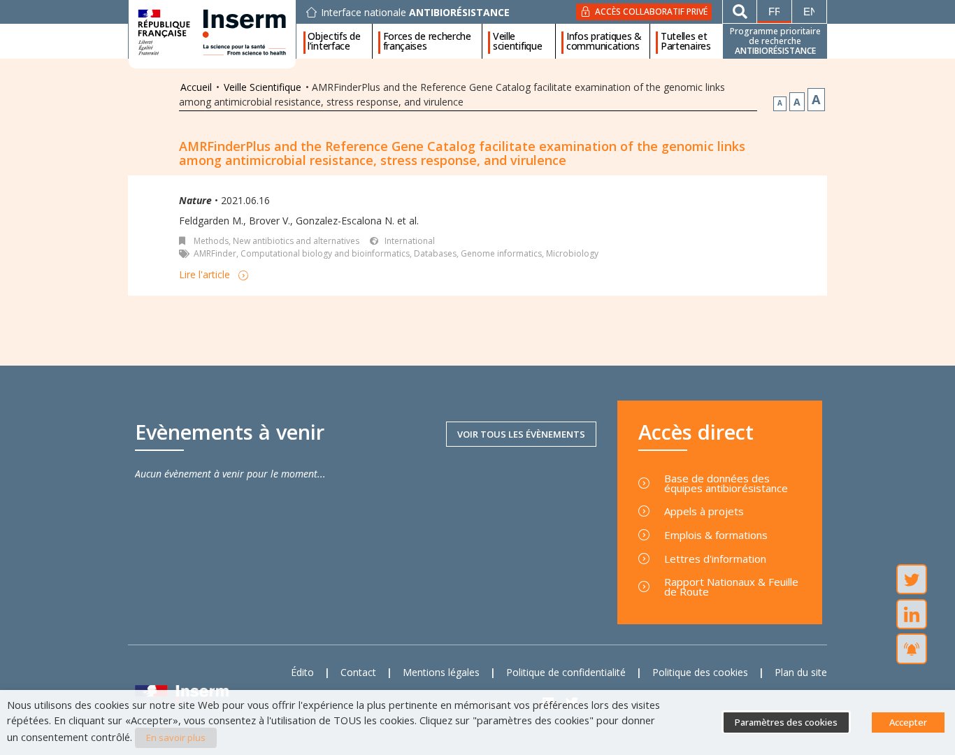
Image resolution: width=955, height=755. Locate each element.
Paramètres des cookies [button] (786, 722)
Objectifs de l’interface (334, 41)
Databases (435, 253)
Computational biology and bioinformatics (325, 253)
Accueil (196, 87)
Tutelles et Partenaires (686, 41)
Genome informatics (501, 253)
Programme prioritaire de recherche (775, 41)
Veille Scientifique (262, 87)
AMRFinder (215, 253)
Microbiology (572, 253)
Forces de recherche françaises (427, 41)
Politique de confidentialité (566, 672)
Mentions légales (441, 672)
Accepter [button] (908, 722)
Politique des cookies (700, 672)
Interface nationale (415, 12)
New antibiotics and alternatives (296, 241)
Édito (302, 672)
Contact (358, 672)
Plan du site (801, 672)
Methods (211, 241)
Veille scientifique (517, 41)
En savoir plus (176, 737)
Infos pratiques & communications (604, 41)
